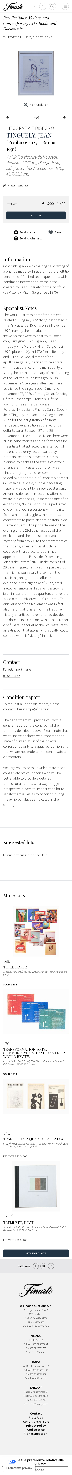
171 (6, 1133)
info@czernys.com (39, 1403)
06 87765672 (11, 676)
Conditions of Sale (36, 1421)
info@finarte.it (39, 1352)
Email (29, 1352)
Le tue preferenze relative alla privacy (40, 1461)
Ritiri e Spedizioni (36, 1434)
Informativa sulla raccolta (24, 1470)
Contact (36, 1413)
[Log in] (52, 6)
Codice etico (36, 1429)
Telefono (28, 1344)
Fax (27, 1348)
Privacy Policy (36, 1425)
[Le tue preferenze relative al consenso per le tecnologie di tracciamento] (19, 1468)
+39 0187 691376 (40, 1395)
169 (6, 961)
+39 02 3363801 (40, 1344)
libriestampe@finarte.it (18, 669)
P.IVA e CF (29, 1318)
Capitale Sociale (31, 1326)
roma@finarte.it (39, 1378)
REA (30, 1322)
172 (6, 1217)
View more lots (36, 1253)
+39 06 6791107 (40, 1369)
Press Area (36, 1417)
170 (6, 1044)
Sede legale (29, 1310)
